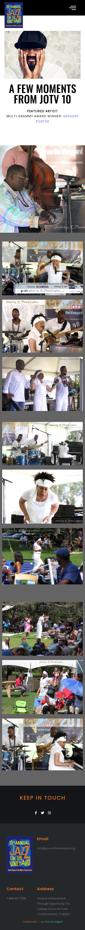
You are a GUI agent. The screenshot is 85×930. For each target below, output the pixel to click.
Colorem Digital (53, 921)
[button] (5, 189)
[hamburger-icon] (72, 7)
